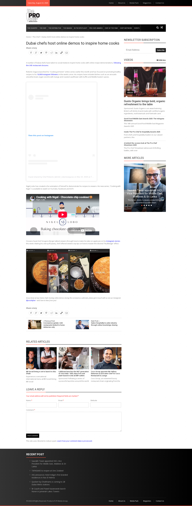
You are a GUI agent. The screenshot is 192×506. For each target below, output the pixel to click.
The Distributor (54, 28)
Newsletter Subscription (142, 39)
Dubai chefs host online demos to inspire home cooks (72, 43)
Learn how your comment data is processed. (74, 441)
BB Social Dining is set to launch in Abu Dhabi (41, 373)
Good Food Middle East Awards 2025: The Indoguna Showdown (144, 120)
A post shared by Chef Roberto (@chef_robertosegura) (51, 177)
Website (94, 400)
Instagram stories (113, 241)
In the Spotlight (80, 28)
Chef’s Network (126, 28)
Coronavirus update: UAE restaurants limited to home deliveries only (54, 324)
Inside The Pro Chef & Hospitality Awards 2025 (142, 132)
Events (136, 28)
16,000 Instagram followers (47, 74)
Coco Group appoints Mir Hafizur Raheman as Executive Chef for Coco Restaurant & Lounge (105, 374)
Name (29, 400)
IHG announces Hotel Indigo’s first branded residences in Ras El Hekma (50, 476)
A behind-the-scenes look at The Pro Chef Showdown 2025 (140, 144)
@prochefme (30, 300)
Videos (130, 93)
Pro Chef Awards (96, 28)
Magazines (147, 3)
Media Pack (134, 3)
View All (162, 60)
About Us (121, 3)
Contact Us (160, 3)
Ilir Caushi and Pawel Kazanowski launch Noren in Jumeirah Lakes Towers (49, 490)
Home (111, 3)
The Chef (43, 28)
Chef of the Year (111, 28)
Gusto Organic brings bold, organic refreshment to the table (144, 103)
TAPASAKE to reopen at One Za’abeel (47, 470)
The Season (67, 28)
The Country (32, 28)
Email (61, 400)
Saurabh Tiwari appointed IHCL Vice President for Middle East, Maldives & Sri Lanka (145, 193)
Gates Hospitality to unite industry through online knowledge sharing (104, 323)
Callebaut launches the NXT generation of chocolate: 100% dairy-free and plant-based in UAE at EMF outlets (74, 374)
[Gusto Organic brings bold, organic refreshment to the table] (145, 82)
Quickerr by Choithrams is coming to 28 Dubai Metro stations (48, 483)
